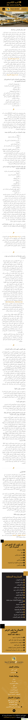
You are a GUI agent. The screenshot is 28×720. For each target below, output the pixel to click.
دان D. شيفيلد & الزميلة (13, 58)
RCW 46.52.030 (18, 302)
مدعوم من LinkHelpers (9, 717)
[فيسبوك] (14, 710)
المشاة (14, 535)
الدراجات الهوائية (21, 535)
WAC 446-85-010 (10, 302)
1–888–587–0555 (14, 634)
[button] (3, 9)
